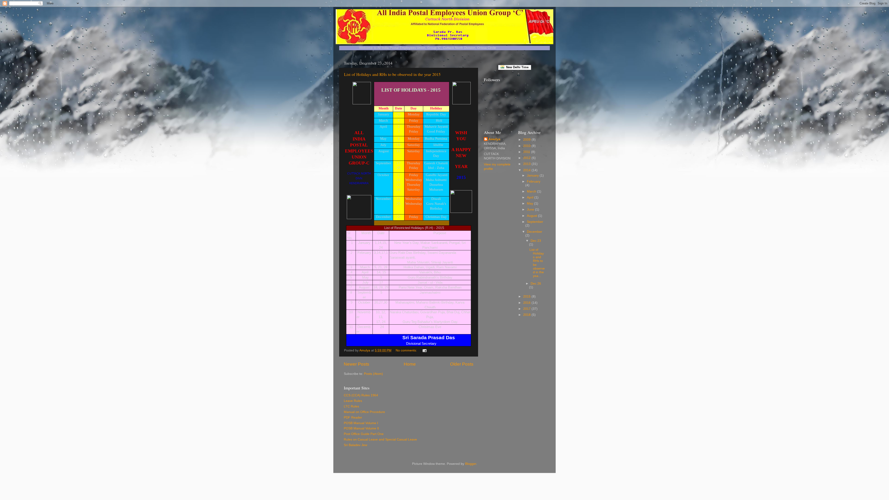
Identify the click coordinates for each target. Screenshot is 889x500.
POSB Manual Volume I (361, 423)
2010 (527, 146)
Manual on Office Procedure (364, 412)
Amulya (494, 139)
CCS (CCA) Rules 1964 (361, 395)
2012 (527, 158)
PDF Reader (353, 417)
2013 (527, 164)
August (532, 215)
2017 (527, 309)
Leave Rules (353, 401)
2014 (527, 170)
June (531, 209)
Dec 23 (536, 240)
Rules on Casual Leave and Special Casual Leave (380, 439)
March (532, 191)
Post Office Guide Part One (364, 434)
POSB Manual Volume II (361, 428)
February (533, 181)
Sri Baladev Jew (355, 445)
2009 (527, 139)
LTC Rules (351, 406)
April (530, 197)
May (530, 203)
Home (410, 364)
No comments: (407, 350)
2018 (527, 315)
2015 (527, 296)
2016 (527, 302)
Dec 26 (536, 283)
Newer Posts (356, 364)
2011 (527, 152)
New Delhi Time (516, 67)
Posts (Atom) (373, 374)
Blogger (470, 464)
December (534, 231)
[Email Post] (424, 350)
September (535, 222)
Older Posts (461, 364)
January (533, 175)
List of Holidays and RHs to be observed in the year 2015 (392, 74)
